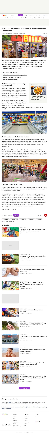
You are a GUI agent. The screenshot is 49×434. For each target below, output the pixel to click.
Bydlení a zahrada (23, 254)
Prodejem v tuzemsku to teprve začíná (12, 77)
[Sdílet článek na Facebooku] (38, 215)
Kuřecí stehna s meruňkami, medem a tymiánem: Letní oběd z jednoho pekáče (38, 92)
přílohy (45, 407)
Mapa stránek (15, 425)
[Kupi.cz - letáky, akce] (4, 15)
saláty (3, 408)
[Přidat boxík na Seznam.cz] (45, 215)
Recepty (25, 15)
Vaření (21, 374)
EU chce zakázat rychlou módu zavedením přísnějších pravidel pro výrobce (24, 231)
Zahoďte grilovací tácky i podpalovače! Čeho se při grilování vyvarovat (24, 258)
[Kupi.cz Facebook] (3, 425)
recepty (17, 407)
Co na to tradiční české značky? (10, 79)
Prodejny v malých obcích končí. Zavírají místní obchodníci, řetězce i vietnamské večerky (24, 285)
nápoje (30, 407)
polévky (37, 407)
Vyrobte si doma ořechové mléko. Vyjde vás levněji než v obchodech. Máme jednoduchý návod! (24, 378)
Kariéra (14, 423)
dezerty (21, 407)
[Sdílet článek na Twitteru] (40, 215)
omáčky (33, 407)
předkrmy (41, 407)
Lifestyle (21, 227)
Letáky (13, 15)
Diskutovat (16, 215)
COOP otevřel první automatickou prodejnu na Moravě (24, 338)
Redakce (15, 420)
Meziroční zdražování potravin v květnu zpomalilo (24, 312)
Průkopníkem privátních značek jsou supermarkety (15, 75)
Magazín (20, 15)
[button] (24, 388)
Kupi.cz (18, 399)
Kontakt (14, 418)
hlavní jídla (26, 407)
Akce (16, 15)
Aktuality (3, 33)
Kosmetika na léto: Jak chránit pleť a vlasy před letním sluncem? (24, 352)
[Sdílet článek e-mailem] (42, 215)
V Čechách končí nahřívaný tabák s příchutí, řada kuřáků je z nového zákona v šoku (24, 325)
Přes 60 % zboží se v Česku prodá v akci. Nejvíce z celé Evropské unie (24, 365)
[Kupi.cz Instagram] (6, 425)
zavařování (9, 408)
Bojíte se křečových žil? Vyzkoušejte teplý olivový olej (24, 272)
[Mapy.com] (9, 425)
